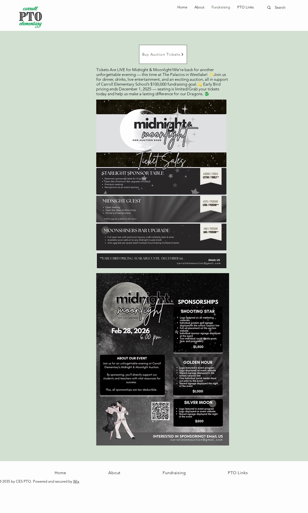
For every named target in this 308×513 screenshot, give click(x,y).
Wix (76, 481)
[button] (245, 7)
